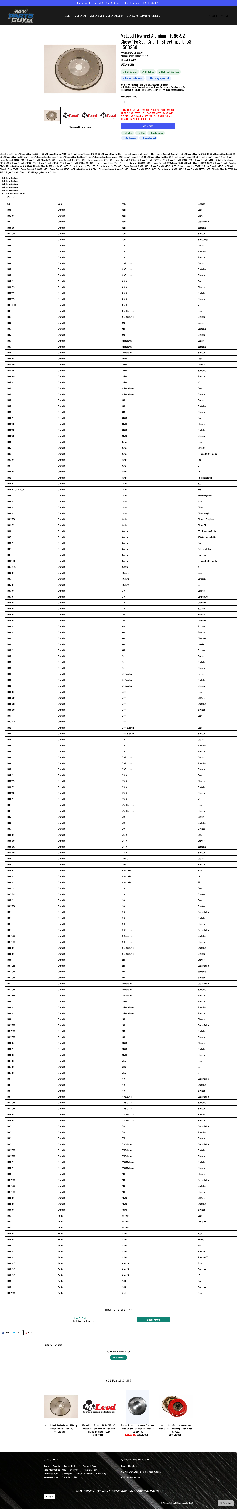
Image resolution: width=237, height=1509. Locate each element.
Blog (75, 1477)
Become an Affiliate (51, 1477)
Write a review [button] (153, 1319)
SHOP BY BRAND (103, 1490)
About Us (56, 1465)
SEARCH (79, 1490)
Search (46, 1465)
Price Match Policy (89, 1465)
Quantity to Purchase (129, 96)
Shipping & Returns (71, 1465)
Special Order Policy (51, 1473)
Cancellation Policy (90, 1469)
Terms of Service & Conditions (55, 1469)
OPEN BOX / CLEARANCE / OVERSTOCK (144, 1490)
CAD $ (48, 1496)
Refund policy (67, 1473)
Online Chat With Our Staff (130, 1477)
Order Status (74, 1469)
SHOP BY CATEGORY (119, 1490)
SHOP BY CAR (89, 1490)
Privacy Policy (101, 1473)
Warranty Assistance (84, 1473)
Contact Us (66, 1477)
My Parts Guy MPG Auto (174, 1503)
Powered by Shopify (187, 1503)
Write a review (118, 1357)
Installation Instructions (9, 178)
